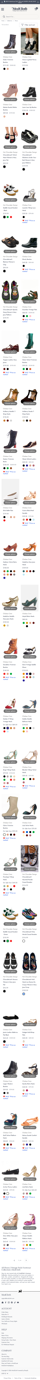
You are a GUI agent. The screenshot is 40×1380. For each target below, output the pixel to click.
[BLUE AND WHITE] (7, 731)
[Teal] (23, 571)
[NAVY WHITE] (27, 674)
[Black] (4, 69)
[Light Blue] (33, 519)
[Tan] (7, 69)
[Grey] (14, 574)
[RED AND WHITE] (4, 731)
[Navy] (27, 465)
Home (3, 21)
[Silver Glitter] (7, 1245)
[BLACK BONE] (30, 674)
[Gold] (4, 625)
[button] (36, 9)
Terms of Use (17, 1378)
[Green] (7, 217)
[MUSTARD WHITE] (23, 677)
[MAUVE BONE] (33, 674)
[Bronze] (4, 420)
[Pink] (30, 316)
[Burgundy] (27, 114)
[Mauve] (4, 574)
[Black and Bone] (4, 1193)
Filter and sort (30, 25)
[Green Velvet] (7, 1144)
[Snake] (23, 1041)
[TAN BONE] (23, 674)
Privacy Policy (7, 1378)
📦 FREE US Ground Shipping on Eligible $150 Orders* (20, 2)
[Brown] (30, 420)
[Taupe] (4, 116)
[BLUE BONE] (33, 677)
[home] (19, 9)
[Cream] (27, 779)
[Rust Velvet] (4, 571)
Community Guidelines (30, 1378)
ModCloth (14, 1370)
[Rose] (23, 782)
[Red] (11, 217)
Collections (9, 21)
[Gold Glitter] (7, 776)
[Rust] (30, 369)
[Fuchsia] (27, 1090)
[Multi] (23, 941)
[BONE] (27, 574)
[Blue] (27, 832)
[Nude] (23, 519)
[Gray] (23, 888)
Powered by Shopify (22, 1370)
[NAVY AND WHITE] (7, 728)
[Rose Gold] (33, 465)
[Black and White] (23, 217)
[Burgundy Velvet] (11, 1144)
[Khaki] (23, 420)
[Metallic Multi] (14, 776)
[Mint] (11, 776)
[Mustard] (7, 574)
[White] (27, 69)
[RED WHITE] (27, 677)
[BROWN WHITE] (30, 677)
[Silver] (11, 420)
